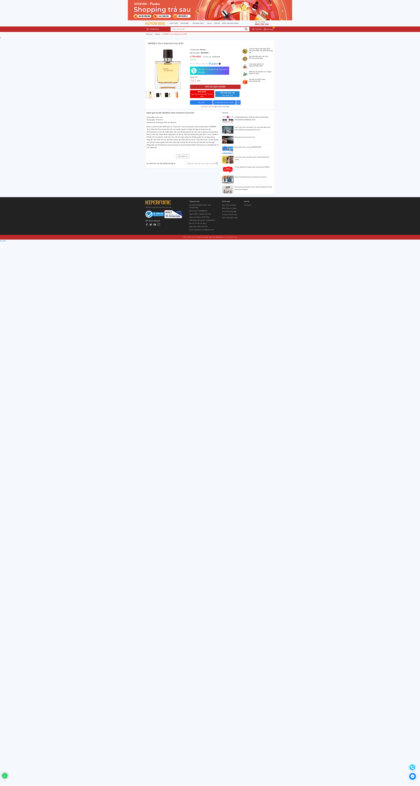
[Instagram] (158, 224)
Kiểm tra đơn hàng (230, 23)
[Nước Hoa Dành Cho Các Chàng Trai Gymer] (228, 179)
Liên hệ (217, 23)
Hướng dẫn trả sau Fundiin (224, 102)
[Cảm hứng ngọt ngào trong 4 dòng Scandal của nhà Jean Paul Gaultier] (228, 189)
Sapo (235, 237)
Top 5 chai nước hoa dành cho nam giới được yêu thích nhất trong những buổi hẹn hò (252, 128)
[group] (168, 69)
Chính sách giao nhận (230, 217)
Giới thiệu (174, 23)
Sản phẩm (184, 23)
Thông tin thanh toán (229, 214)
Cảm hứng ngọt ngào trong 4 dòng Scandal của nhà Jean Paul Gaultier (253, 188)
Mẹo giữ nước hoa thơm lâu (245, 137)
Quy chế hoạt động (229, 205)
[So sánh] (238, 102)
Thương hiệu (198, 23)
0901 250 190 (262, 23)
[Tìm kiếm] (246, 29)
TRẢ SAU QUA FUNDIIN (215, 87)
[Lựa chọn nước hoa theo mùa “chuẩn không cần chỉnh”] (228, 159)
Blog (209, 23)
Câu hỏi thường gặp (229, 211)
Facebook (247, 205)
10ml (198, 81)
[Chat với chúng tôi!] (412, 776)
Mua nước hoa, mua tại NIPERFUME (248, 147)
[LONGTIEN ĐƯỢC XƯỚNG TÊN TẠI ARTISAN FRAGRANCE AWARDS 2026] (228, 120)
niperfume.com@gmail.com (204, 230)
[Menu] (148, 29)
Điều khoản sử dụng (229, 208)
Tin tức (225, 113)
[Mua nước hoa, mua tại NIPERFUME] (228, 150)
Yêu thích (201, 102)
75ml (192, 81)
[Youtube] (154, 224)
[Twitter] (150, 224)
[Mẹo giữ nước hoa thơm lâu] (228, 140)
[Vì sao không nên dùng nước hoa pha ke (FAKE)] (228, 169)
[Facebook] (146, 224)
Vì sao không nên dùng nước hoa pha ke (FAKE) (252, 167)
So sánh (3, 241)
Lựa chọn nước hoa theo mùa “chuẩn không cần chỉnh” (252, 158)
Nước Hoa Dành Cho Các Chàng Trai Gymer (251, 177)
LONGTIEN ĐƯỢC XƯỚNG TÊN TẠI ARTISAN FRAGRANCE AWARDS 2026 (251, 118)
